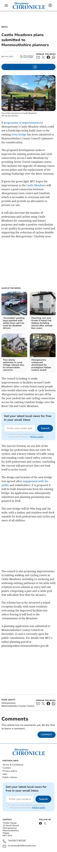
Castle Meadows (36, 185)
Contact (7, 767)
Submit (45, 428)
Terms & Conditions (13, 764)
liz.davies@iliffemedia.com (22, 845)
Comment (46, 734)
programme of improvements (22, 122)
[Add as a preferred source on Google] (26, 56)
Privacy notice (36, 437)
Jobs (5, 774)
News (4, 27)
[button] (6, 5)
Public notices (10, 777)
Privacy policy (10, 770)
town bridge (19, 134)
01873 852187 (19, 840)
